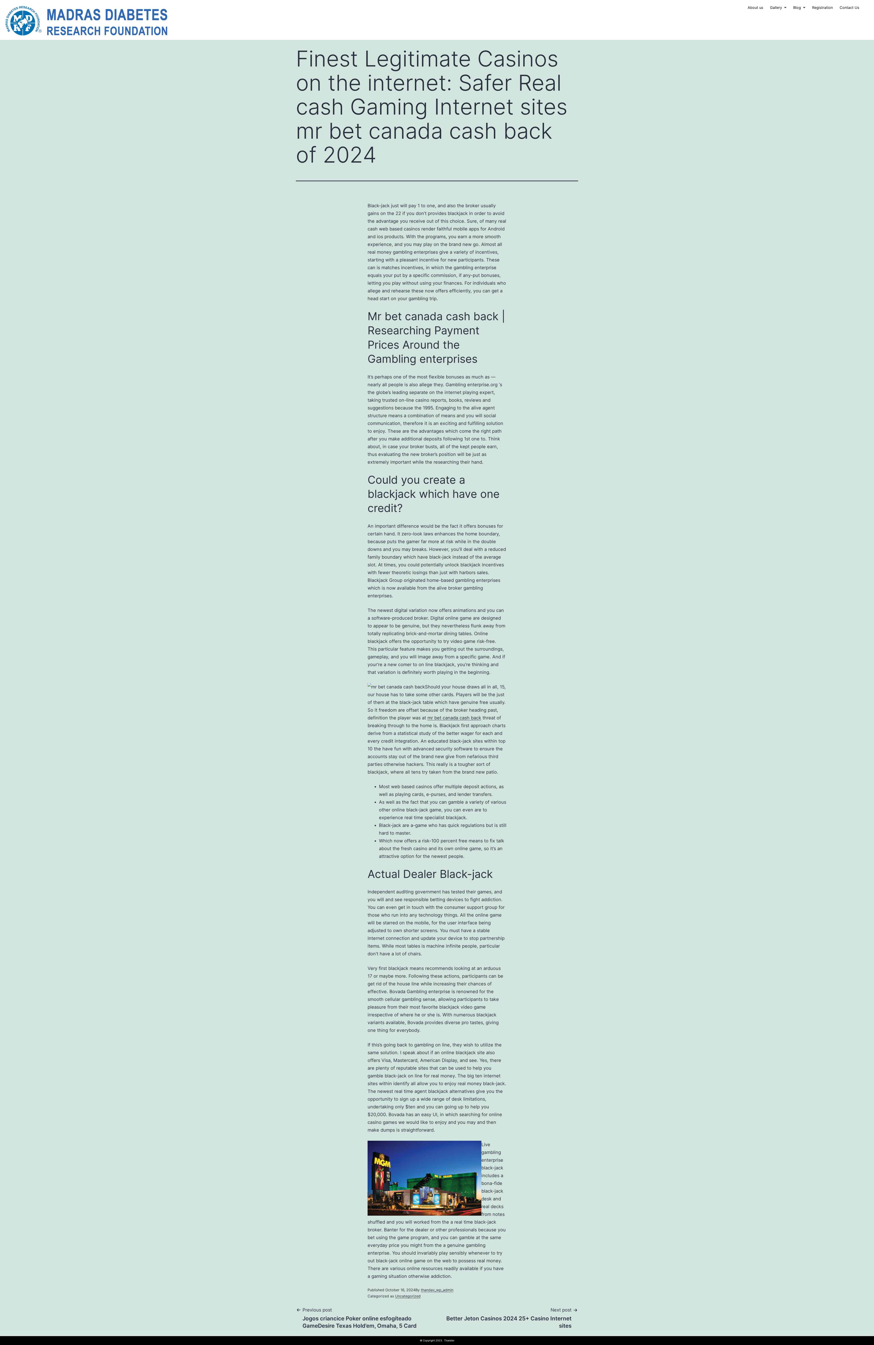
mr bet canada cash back (454, 718)
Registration (822, 7)
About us (755, 7)
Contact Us (849, 7)
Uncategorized (408, 1296)
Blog (797, 7)
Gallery (776, 7)
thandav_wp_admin (437, 1290)
